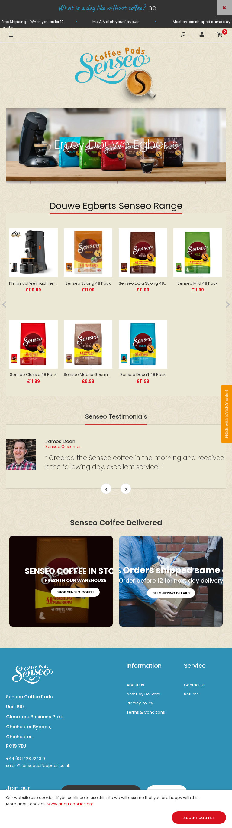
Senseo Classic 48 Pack (33, 374)
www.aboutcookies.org (70, 804)
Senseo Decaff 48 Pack (143, 374)
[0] (220, 35)
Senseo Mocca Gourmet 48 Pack (96, 374)
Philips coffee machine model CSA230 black (52, 283)
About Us (135, 685)
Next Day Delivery (143, 694)
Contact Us (194, 685)
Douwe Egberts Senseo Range (116, 205)
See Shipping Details (171, 593)
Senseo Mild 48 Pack (197, 283)
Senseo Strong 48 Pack (88, 283)
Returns (191, 694)
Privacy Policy (140, 703)
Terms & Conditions (146, 712)
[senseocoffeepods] (116, 75)
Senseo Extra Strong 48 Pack (147, 283)
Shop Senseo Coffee (75, 592)
